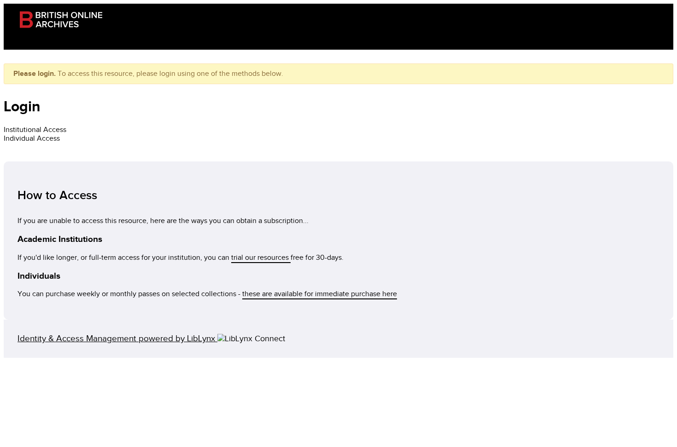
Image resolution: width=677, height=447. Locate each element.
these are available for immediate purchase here (319, 294)
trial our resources (261, 257)
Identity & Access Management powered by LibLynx (117, 338)
